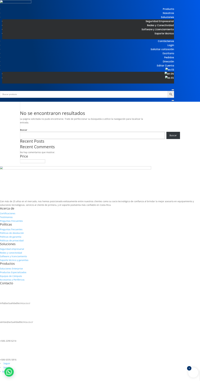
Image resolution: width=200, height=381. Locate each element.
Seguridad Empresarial (160, 21)
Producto (168, 9)
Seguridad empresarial (12, 248)
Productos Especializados (13, 272)
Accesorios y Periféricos (12, 279)
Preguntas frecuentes (11, 229)
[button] (9, 372)
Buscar (23, 129)
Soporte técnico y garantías (14, 260)
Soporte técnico (164, 33)
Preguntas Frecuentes (11, 220)
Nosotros (168, 13)
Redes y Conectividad (160, 25)
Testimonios (6, 217)
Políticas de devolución (12, 232)
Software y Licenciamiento (158, 29)
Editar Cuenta (165, 65)
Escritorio (168, 53)
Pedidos (169, 57)
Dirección (168, 61)
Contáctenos (166, 41)
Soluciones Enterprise (11, 268)
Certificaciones (7, 213)
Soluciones (167, 17)
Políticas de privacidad (12, 240)
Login (171, 45)
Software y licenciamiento (13, 256)
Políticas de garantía (10, 236)
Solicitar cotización (162, 49)
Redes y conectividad (11, 252)
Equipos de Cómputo (11, 276)
